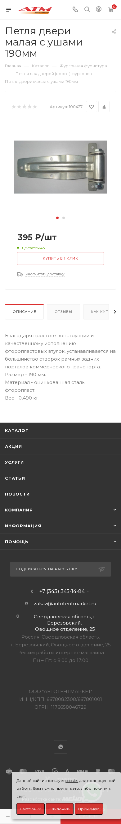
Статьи (15, 478)
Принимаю (89, 809)
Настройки (30, 809)
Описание (24, 311)
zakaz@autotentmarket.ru (65, 603)
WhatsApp (60, 747)
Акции (13, 446)
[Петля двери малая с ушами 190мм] (60, 167)
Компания (19, 509)
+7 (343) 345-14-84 (62, 591)
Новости (17, 493)
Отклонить (59, 809)
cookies (71, 780)
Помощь (17, 541)
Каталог (16, 430)
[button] (57, 218)
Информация (23, 525)
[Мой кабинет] (98, 10)
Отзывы (63, 311)
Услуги (14, 462)
